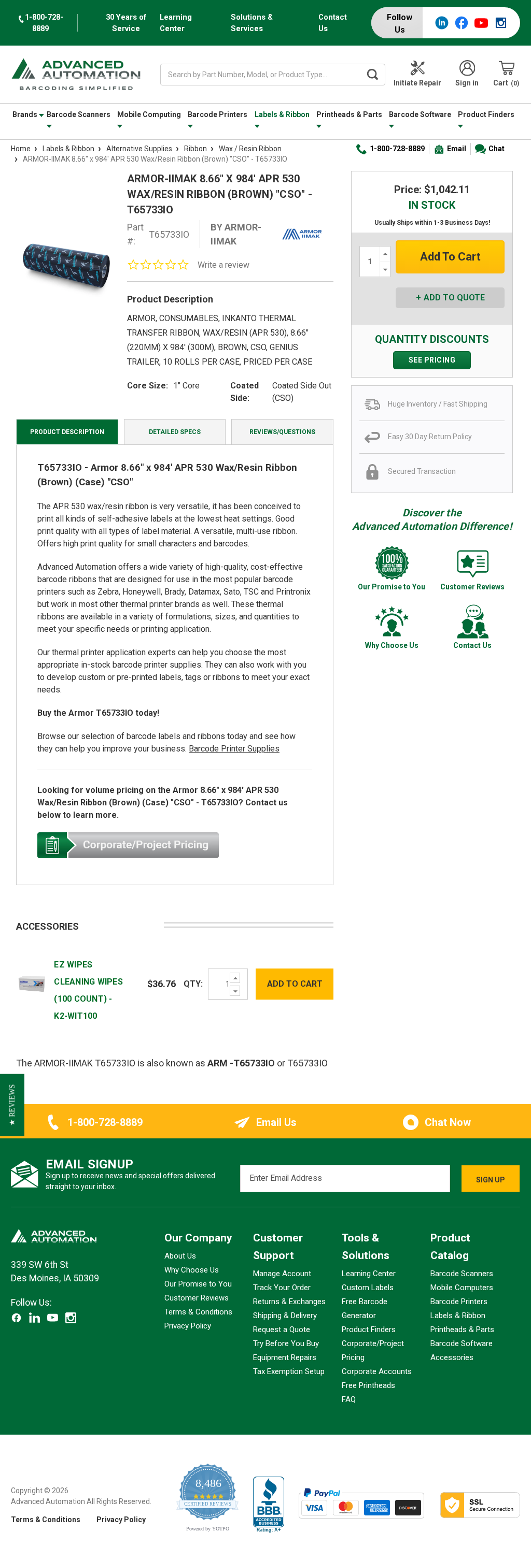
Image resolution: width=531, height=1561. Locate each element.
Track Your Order (282, 1287)
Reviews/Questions (282, 432)
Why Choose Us (191, 1270)
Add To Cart (295, 984)
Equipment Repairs (284, 1357)
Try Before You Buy (286, 1343)
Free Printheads (368, 1385)
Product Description (67, 432)
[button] (12, 1105)
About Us (180, 1256)
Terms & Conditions (198, 1312)
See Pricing (432, 360)
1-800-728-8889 (397, 148)
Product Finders (486, 114)
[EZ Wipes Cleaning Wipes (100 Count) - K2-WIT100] (32, 983)
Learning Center (176, 22)
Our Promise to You (198, 1284)
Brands (25, 114)
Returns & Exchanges (289, 1301)
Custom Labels (368, 1287)
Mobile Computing (149, 114)
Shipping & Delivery (285, 1315)
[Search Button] (372, 74)
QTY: (193, 984)
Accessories (451, 1357)
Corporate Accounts (377, 1371)
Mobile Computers (461, 1287)
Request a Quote (281, 1329)
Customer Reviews (196, 1298)
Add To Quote (454, 297)
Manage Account (282, 1273)
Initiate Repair (417, 83)
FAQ (349, 1399)
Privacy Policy (187, 1326)
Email (456, 148)
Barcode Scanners (78, 114)
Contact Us (332, 22)
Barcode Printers (217, 114)
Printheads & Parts (349, 114)
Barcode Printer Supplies (234, 749)
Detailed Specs (175, 432)
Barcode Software (420, 114)
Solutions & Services (252, 22)
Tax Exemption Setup (289, 1371)
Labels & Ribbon (282, 114)
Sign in (467, 83)
